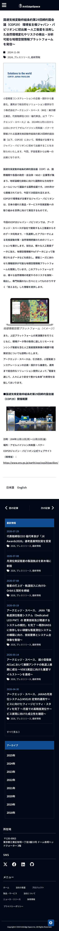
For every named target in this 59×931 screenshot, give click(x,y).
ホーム (6, 887)
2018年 (11, 812)
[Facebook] (14, 864)
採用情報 (31, 899)
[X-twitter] (5, 864)
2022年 (11, 780)
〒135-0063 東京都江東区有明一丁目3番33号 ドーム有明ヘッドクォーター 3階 (28, 842)
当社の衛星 (21, 887)
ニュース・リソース (12, 899)
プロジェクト (38, 887)
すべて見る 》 (14, 731)
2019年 (11, 804)
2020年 (11, 796)
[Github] (32, 864)
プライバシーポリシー (13, 906)
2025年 (11, 755)
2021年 (11, 788)
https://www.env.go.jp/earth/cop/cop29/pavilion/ (30, 462)
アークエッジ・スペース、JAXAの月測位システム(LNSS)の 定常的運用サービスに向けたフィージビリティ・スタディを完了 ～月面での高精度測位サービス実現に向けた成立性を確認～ (29, 704)
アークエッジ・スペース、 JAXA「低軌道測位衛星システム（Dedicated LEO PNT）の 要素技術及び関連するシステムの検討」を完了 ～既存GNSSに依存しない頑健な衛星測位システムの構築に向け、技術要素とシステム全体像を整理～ (29, 625)
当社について (29, 893)
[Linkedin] (23, 864)
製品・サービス (10, 893)
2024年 (11, 763)
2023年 (11, 772)
